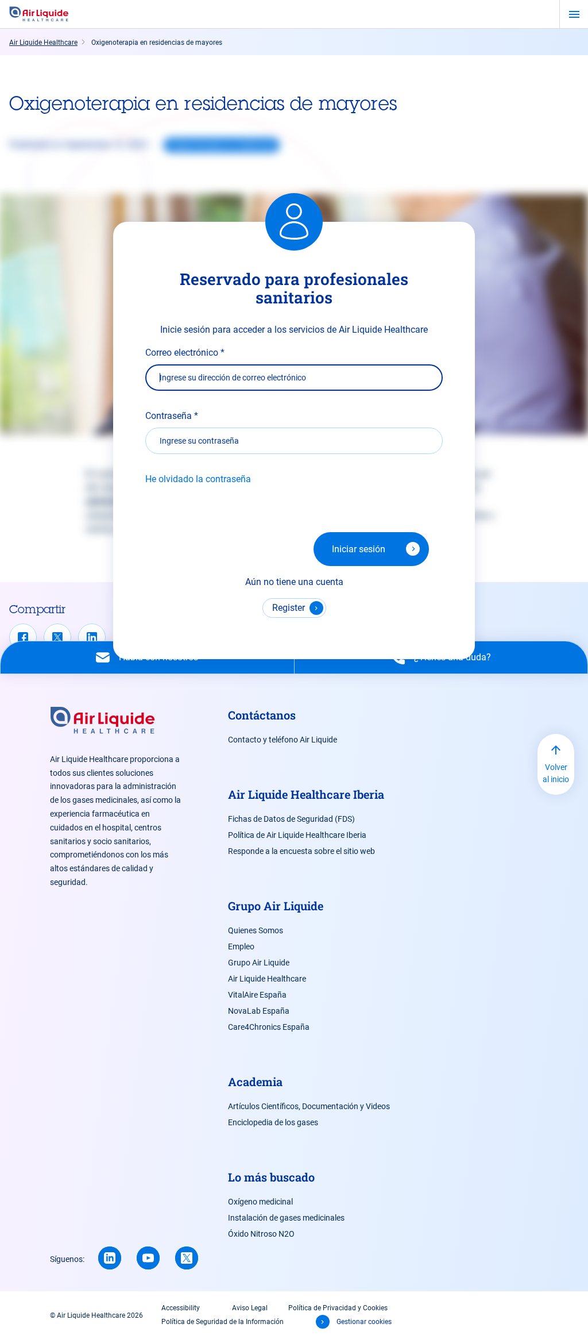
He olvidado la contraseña (198, 479)
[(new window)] (148, 1257)
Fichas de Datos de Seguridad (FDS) (291, 819)
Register (288, 607)
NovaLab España (258, 1010)
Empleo (241, 946)
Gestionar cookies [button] (364, 1322)
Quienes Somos (255, 930)
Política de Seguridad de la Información (222, 1322)
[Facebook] (23, 637)
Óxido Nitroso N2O (261, 1233)
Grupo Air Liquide (258, 962)
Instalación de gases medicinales (286, 1217)
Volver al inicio (556, 773)
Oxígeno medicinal (260, 1201)
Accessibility (180, 1308)
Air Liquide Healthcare (267, 978)
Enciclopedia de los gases (273, 1122)
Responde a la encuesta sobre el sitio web (301, 851)
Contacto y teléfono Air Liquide (282, 739)
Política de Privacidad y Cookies (338, 1308)
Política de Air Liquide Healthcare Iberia (297, 835)
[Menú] (574, 14)
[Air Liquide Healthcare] (39, 14)
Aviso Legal (250, 1308)
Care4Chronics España (269, 1027)
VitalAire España (257, 994)
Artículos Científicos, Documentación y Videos (309, 1106)
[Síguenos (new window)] (109, 1257)
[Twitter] (57, 637)
